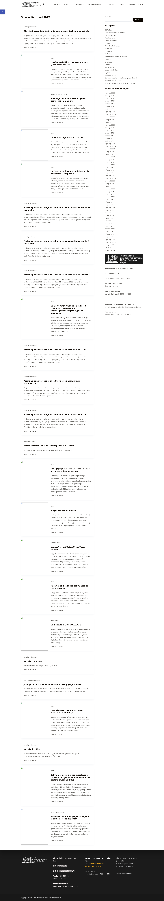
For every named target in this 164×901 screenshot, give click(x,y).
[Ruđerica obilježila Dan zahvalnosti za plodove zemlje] (34, 596)
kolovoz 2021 (110, 250)
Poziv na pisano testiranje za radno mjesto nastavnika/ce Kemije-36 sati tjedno (57, 208)
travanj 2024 (110, 167)
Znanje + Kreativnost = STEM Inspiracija (120, 83)
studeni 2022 (110, 213)
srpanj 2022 (109, 223)
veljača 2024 (109, 173)
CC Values (53, 543)
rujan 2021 (109, 247)
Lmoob (53, 620)
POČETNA (57, 5)
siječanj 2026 (110, 111)
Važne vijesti (33, 27)
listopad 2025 (110, 119)
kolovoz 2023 (110, 189)
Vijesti (52, 58)
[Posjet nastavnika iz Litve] (34, 519)
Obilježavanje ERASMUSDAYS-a (66, 624)
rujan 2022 (109, 218)
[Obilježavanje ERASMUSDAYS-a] (34, 634)
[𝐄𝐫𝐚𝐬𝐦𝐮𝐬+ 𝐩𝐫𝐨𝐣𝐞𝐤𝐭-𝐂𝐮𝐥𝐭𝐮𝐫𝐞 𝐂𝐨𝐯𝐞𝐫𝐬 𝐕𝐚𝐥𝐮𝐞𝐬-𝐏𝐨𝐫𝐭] (34, 557)
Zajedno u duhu (59, 812)
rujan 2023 (109, 186)
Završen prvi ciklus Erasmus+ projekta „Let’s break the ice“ (69, 63)
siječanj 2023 (110, 207)
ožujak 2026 (109, 106)
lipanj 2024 (109, 162)
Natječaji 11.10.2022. (33, 749)
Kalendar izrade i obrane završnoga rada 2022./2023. (49, 445)
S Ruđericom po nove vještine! (116, 56)
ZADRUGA (132, 5)
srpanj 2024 (109, 159)
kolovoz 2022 (110, 221)
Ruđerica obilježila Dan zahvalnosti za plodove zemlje (69, 587)
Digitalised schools (57, 94)
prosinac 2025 (110, 114)
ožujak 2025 (109, 138)
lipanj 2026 (109, 98)
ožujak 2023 (109, 202)
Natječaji (26, 27)
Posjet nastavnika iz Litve (63, 510)
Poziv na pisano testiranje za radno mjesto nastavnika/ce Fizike (55, 349)
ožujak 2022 (109, 234)
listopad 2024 (110, 151)
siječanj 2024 (110, 175)
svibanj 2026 (110, 101)
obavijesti (108, 51)
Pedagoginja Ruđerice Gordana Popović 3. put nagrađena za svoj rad (70, 469)
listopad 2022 (110, 215)
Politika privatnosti (124, 873)
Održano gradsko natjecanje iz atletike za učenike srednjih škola (70, 172)
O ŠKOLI (66, 5)
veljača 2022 (109, 237)
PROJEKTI (111, 5)
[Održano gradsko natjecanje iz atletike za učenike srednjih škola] (34, 180)
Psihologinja (109, 54)
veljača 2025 (109, 141)
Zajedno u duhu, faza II (113, 80)
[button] (2, 12)
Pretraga (108, 16)
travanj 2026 (110, 103)
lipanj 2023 (109, 194)
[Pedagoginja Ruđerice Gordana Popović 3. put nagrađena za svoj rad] (34, 480)
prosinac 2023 (110, 178)
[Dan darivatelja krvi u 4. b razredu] (34, 145)
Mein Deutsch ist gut (112, 46)
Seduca (108, 59)
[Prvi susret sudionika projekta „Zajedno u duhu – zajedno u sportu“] (34, 827)
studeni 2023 (110, 181)
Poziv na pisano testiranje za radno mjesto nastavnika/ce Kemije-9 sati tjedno (56, 242)
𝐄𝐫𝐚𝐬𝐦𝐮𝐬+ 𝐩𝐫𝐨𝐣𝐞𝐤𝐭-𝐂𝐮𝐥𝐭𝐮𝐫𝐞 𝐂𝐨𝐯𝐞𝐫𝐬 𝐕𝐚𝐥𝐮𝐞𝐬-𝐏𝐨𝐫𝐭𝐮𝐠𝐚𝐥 (68, 548)
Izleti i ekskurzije (29, 680)
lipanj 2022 (109, 226)
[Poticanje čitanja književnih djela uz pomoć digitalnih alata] (34, 109)
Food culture (110, 38)
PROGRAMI (79, 5)
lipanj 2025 (109, 130)
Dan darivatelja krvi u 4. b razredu (67, 137)
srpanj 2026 (109, 95)
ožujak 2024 (109, 170)
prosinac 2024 (110, 146)
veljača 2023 (109, 205)
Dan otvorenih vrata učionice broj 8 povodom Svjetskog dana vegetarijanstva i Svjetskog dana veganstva (68, 309)
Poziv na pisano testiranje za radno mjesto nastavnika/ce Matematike (52, 382)
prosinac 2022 (110, 210)
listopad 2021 (110, 245)
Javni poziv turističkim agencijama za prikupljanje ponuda (52, 684)
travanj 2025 (110, 135)
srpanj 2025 (109, 127)
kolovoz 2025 (110, 125)
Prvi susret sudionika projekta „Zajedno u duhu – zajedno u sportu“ (70, 817)
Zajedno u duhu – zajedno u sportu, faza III (121, 78)
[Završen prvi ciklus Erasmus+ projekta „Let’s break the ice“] (34, 71)
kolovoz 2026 (110, 93)
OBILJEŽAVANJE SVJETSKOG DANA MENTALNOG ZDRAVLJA (67, 711)
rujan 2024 (109, 154)
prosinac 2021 (110, 242)
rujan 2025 (109, 122)
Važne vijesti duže (111, 70)
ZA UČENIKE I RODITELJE (95, 5)
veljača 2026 (109, 109)
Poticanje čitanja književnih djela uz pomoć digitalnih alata (69, 99)
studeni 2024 (110, 149)
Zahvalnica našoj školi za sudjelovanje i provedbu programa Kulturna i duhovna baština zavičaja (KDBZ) (70, 777)
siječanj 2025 (110, 143)
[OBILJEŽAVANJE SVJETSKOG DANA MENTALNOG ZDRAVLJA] (34, 720)
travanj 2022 (110, 231)
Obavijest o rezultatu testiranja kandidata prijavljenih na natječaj (57, 31)
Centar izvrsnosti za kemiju (115, 32)
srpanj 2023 (109, 191)
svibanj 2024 (110, 165)
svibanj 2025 (110, 133)
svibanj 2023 (110, 197)
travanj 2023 (110, 199)
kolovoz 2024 (110, 157)
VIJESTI (123, 5)
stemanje (108, 62)
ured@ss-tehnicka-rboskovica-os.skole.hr (125, 307)
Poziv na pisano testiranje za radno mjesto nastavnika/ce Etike (55, 414)
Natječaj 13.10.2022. (33, 661)
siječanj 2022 (110, 239)
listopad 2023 (110, 183)
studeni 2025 (110, 117)
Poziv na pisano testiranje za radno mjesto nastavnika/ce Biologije (57, 274)
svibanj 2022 (110, 229)
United (107, 64)
